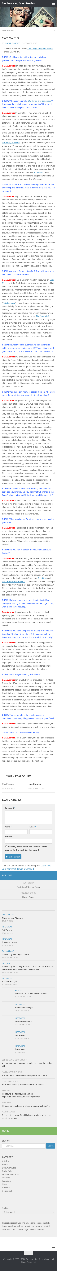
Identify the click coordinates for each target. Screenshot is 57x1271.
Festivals (6, 1178)
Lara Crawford (34, 784)
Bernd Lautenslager (24, 1008)
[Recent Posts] (11, 908)
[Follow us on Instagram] (48, 875)
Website (8, 836)
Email (32, 827)
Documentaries (9, 1168)
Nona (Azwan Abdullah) (12, 918)
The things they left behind (39, 101)
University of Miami (11, 142)
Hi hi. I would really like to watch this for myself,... (24, 1085)
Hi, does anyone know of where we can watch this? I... (26, 1106)
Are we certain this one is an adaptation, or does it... (25, 1075)
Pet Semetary (9, 303)
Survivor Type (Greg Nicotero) (15, 954)
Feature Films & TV (11, 1174)
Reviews (6, 963)
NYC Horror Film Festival (13, 581)
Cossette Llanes (9, 942)
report (27, 1226)
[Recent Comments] (46, 908)
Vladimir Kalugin (9, 981)
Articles (19, 991)
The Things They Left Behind (40, 48)
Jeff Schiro (7, 930)
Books (5, 1164)
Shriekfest (42, 578)
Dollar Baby (8, 915)
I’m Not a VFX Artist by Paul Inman (30, 994)
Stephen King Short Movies (18, 3)
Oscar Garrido (12, 43)
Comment (10, 808)
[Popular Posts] (28, 908)
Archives (6, 1208)
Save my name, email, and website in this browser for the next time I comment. (26, 848)
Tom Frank (39, 172)
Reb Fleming (8, 784)
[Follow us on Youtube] (53, 875)
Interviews (8, 30)
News (4, 1184)
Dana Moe (19, 1049)
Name (8, 827)
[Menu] (53, 3)
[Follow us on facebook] (44, 875)
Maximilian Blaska (23, 1021)
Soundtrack (7, 1191)
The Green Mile (43, 316)
